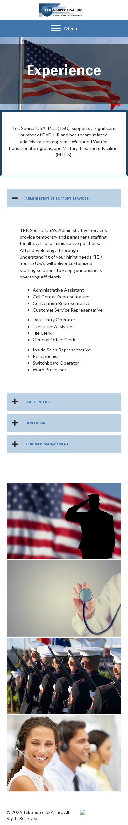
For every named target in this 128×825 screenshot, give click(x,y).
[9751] (64, 598)
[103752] (64, 676)
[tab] (64, 198)
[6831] (64, 753)
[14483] (64, 521)
